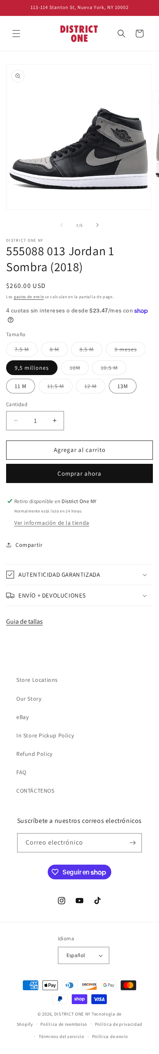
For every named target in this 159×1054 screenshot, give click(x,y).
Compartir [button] (28, 544)
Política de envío (110, 1036)
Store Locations (37, 679)
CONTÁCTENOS (35, 790)
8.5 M (91, 351)
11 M (20, 386)
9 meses (130, 351)
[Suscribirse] (132, 842)
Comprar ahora (79, 473)
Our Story (28, 698)
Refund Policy (34, 753)
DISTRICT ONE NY (72, 1014)
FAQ (21, 772)
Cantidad (16, 404)
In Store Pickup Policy (45, 735)
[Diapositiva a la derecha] (97, 225)
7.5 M (26, 351)
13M (122, 386)
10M (79, 369)
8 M (59, 351)
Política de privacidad (118, 1024)
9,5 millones (32, 367)
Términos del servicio (61, 1036)
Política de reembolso (63, 1024)
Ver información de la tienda (51, 522)
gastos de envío (29, 296)
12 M (94, 387)
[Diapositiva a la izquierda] (62, 225)
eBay (22, 717)
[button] (16, 34)
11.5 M (60, 387)
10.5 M (113, 369)
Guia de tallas (24, 621)
